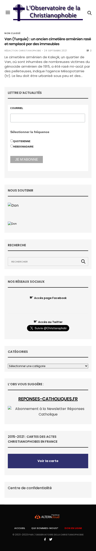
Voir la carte (48, 461)
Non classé (12, 33)
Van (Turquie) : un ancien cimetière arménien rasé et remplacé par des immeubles (47, 41)
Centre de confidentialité (30, 487)
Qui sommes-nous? (44, 528)
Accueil (19, 528)
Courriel (16, 108)
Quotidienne (21, 141)
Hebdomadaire (23, 146)
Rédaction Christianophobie (22, 50)
